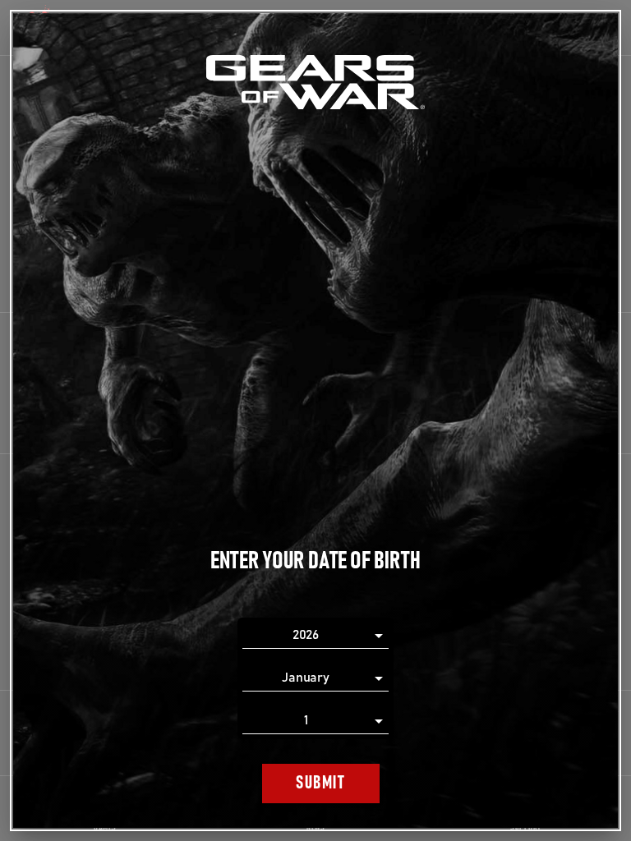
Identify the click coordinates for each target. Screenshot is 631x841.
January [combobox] (305, 677)
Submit (320, 783)
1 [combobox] (306, 720)
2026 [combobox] (306, 634)
